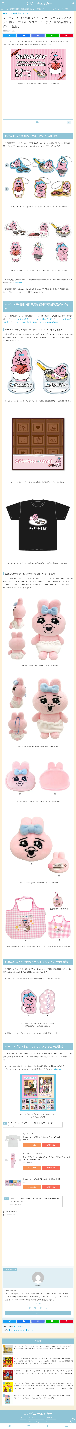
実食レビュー (42, 9)
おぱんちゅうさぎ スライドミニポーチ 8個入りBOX (41, 1179)
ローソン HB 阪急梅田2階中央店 (24, 322)
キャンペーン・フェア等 (58, 9)
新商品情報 (14, 9)
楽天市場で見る (51, 1145)
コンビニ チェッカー (38, 3)
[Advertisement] (38, 102)
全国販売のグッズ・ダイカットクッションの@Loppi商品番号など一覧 (31, 1033)
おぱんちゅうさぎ (17, 1330)
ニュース (4, 9)
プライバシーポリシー (36, 1418)
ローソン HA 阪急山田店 (19, 319)
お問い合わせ (51, 1418)
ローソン (26, 13)
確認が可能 (58, 1069)
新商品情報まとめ (28, 9)
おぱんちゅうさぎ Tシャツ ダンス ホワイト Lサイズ (41, 1137)
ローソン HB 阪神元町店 (48, 322)
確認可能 (18, 283)
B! (38, 36)
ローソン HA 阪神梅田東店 (42, 319)
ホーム (7, 13)
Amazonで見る (32, 1145)
